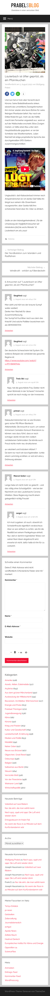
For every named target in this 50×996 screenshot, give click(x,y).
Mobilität (8, 742)
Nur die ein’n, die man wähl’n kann (19, 808)
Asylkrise (9, 688)
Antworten (9, 331)
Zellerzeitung (11, 918)
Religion (8, 763)
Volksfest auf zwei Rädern (16, 804)
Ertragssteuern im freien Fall (17, 820)
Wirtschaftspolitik (12, 788)
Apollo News (10, 931)
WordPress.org (11, 980)
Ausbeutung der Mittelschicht (18, 697)
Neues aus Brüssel (13, 750)
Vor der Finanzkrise (13, 779)
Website (9, 637)
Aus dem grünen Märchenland (18, 693)
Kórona (11, 239)
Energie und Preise (13, 705)
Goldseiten (9, 914)
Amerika (8, 680)
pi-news (8, 910)
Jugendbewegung (13, 713)
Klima (7, 717)
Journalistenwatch (13, 922)
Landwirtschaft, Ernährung (17, 734)
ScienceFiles (10, 951)
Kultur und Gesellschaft (15, 730)
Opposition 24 (11, 947)
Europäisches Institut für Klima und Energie (24, 943)
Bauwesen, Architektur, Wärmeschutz (21, 701)
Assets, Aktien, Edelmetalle (17, 684)
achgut (8, 927)
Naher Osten (10, 746)
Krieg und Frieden (13, 726)
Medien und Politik (13, 738)
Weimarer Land (12, 783)
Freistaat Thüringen (13, 709)
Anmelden (9, 968)
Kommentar (11, 580)
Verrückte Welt (11, 775)
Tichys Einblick (11, 906)
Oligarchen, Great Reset (15, 755)
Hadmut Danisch (12, 939)
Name (8, 616)
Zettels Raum (11, 935)
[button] (7, 94)
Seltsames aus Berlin (14, 767)
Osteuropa (9, 759)
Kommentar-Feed (13, 976)
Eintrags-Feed (11, 972)
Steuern (8, 771)
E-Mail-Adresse (13, 626)
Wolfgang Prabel (12, 860)
